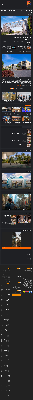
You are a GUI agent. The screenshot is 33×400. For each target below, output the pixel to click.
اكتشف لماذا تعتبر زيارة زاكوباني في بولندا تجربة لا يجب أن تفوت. (21, 209)
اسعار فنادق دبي (3, 273)
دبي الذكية (8, 380)
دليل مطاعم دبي (8, 277)
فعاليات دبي (9, 278)
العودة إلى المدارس (7, 300)
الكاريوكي (8, 326)
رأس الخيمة (8, 381)
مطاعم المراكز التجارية (6, 339)
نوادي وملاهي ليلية (7, 355)
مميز (9, 391)
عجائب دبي (8, 387)
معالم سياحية (7, 371)
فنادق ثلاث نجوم (7, 320)
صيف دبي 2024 (8, 386)
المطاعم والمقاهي (28, 254)
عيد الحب (8, 306)
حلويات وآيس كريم (7, 329)
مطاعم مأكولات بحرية (6, 346)
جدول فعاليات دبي (3, 274)
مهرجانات (8, 314)
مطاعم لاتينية (7, 345)
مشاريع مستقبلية (29, 258)
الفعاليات (20, 270)
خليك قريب (28, 260)
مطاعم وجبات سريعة (6, 350)
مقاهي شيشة (7, 354)
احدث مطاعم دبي (8, 273)
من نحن (29, 259)
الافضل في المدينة (19, 275)
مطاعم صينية (7, 344)
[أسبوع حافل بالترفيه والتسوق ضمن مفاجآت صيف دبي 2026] (6, 118)
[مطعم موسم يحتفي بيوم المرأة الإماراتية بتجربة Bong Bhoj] (29, 134)
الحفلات (8, 299)
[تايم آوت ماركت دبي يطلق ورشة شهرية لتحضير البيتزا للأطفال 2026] (26, 118)
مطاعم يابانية (7, 351)
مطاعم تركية (7, 340)
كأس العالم (8, 310)
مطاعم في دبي (8, 281)
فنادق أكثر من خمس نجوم (6, 319)
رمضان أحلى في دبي (7, 382)
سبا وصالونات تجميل (7, 366)
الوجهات (30, 255)
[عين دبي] (29, 4)
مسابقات (8, 290)
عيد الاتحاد (8, 304)
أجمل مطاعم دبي (5, 270)
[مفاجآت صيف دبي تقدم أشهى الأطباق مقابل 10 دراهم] (29, 47)
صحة (8, 395)
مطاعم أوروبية (7, 336)
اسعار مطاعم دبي (8, 274)
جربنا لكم (9, 375)
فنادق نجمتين (7, 324)
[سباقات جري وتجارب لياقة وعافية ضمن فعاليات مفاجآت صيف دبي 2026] (13, 47)
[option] (16, 160)
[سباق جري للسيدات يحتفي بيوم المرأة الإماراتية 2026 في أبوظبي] (29, 141)
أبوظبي (9, 270)
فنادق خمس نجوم (7, 321)
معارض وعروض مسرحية (6, 311)
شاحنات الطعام (7, 331)
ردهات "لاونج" (7, 330)
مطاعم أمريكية (7, 335)
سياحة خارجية (8, 385)
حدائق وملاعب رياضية (6, 365)
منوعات (9, 392)
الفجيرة (9, 295)
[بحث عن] (2, 5)
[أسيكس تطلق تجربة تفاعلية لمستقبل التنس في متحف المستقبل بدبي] (6, 109)
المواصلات (8, 356)
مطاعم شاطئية (7, 341)
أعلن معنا (20, 280)
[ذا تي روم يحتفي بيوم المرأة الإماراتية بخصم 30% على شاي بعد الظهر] (29, 138)
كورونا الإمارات (8, 390)
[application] (16, 240)
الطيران (8, 361)
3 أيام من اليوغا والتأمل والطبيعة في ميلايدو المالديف (20, 144)
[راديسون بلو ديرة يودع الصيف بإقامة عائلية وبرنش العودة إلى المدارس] (29, 131)
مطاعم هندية (7, 349)
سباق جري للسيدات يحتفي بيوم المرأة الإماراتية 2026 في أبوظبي (18, 140)
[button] (16, 240)
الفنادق (30, 253)
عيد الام (8, 305)
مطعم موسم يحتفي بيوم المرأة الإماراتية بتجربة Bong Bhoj (19, 133)
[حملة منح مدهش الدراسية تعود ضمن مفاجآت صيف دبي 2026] (26, 109)
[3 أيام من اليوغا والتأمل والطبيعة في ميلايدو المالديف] (29, 145)
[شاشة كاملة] (2, 247)
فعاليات (5, 277)
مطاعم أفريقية (7, 334)
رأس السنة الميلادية (7, 301)
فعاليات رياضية (7, 309)
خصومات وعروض (8, 377)
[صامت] (4, 247)
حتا (9, 376)
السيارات (8, 360)
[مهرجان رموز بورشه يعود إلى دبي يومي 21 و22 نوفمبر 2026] (16, 118)
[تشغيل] (30, 247)
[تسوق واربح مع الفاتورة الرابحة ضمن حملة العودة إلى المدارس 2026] (16, 109)
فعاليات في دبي (4, 278)
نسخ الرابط (12, 88)
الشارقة (9, 294)
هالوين (8, 315)
